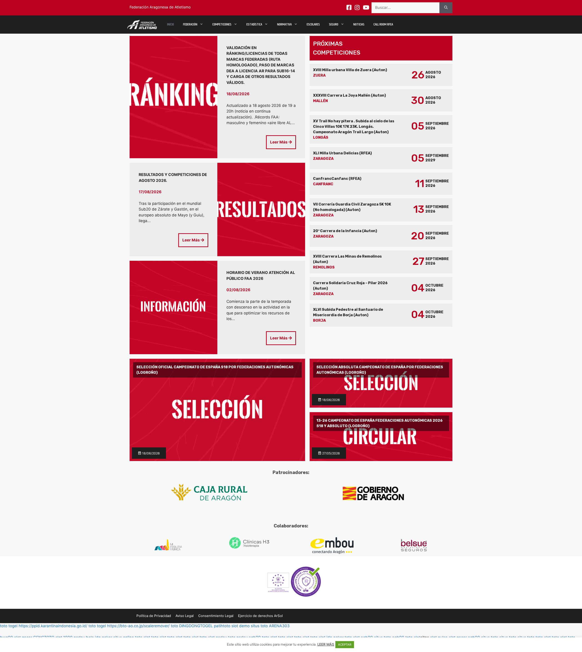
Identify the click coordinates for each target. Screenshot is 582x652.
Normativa (284, 24)
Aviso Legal (185, 616)
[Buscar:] (405, 7)
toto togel (9, 626)
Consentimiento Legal (215, 616)
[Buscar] (445, 7)
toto (174, 626)
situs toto (259, 626)
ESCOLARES (313, 24)
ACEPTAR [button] (344, 644)
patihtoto (222, 626)
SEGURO (333, 24)
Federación (190, 24)
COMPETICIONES (221, 24)
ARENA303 (279, 626)
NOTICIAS (358, 24)
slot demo (240, 626)
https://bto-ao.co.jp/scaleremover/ (138, 626)
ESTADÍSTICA (254, 24)
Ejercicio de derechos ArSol (260, 616)
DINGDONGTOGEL (196, 626)
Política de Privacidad (153, 616)
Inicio (170, 24)
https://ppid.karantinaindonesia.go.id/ (53, 626)
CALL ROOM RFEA (383, 24)
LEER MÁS (325, 644)
